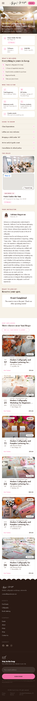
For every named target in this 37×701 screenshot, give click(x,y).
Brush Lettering (6, 611)
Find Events (5, 604)
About (3, 625)
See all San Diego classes (15, 330)
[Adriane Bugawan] (6, 215)
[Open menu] (3, 3)
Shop (3, 632)
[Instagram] (11, 645)
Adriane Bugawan (18, 214)
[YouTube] (7, 645)
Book (31, 3)
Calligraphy (5, 608)
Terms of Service (6, 682)
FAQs (3, 628)
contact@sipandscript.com (9, 594)
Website (12, 42)
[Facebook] (3, 645)
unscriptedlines (26, 277)
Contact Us (5, 635)
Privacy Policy (29, 680)
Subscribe (18, 676)
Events (3, 621)
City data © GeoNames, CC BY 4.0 (27, 694)
